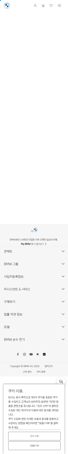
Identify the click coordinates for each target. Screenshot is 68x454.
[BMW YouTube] (31, 354)
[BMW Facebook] (18, 354)
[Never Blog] (44, 354)
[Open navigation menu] (59, 5)
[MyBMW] (36, 5)
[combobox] (61, 381)
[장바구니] (43, 5)
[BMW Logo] (7, 6)
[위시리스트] (51, 5)
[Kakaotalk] (37, 354)
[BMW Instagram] (24, 354)
